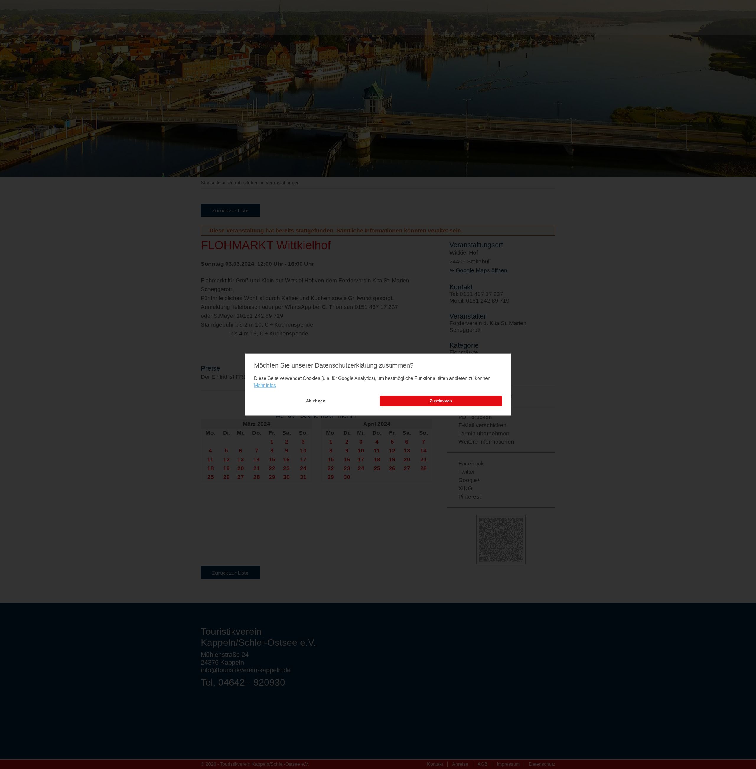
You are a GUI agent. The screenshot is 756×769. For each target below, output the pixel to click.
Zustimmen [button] (441, 401)
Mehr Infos (265, 385)
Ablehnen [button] (315, 401)
